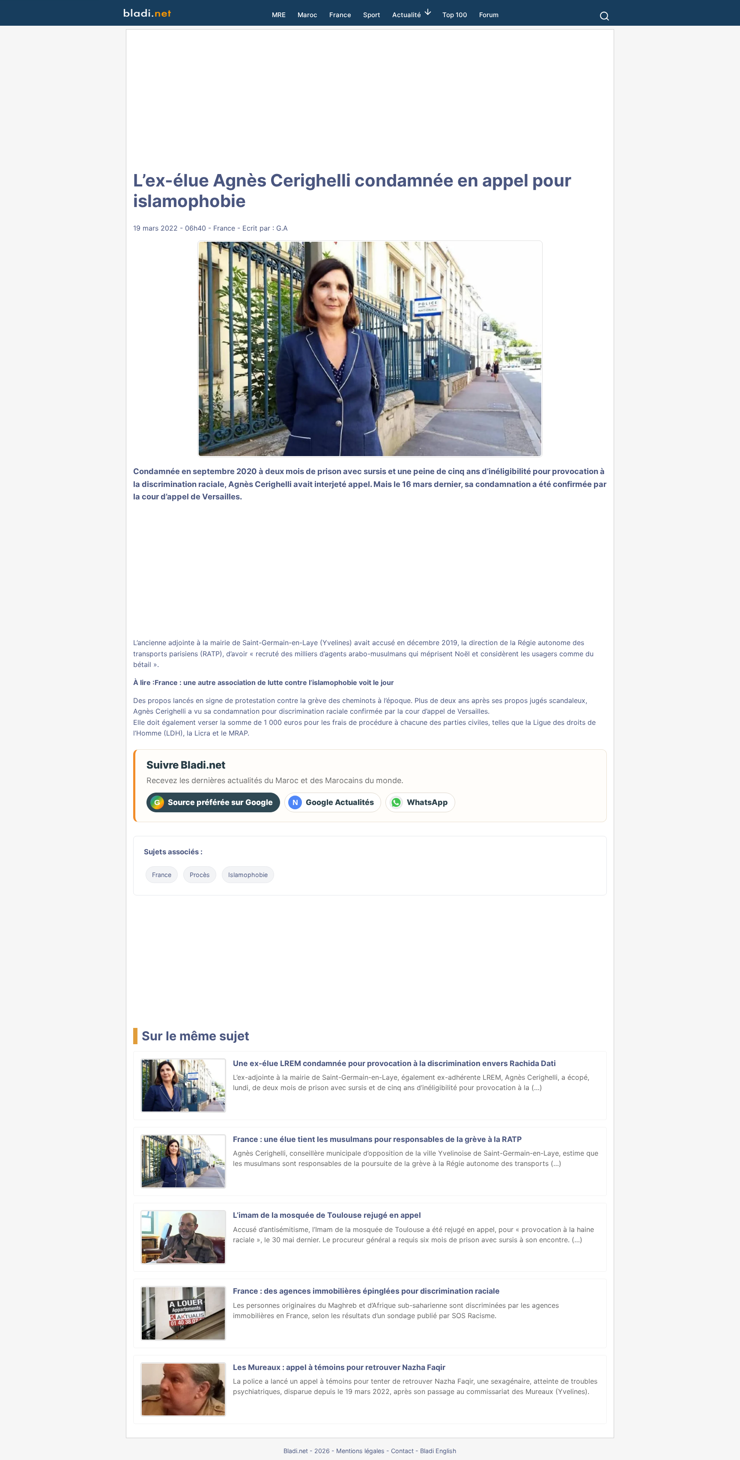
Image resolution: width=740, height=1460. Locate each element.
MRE (279, 15)
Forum (488, 15)
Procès (200, 874)
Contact (402, 1450)
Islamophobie (248, 874)
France (340, 15)
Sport (371, 15)
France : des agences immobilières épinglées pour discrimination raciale (366, 1290)
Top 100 (454, 15)
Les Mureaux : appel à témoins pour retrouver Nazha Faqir (339, 1367)
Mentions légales (360, 1450)
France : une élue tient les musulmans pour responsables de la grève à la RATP (377, 1139)
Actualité (406, 15)
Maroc (307, 15)
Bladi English (438, 1450)
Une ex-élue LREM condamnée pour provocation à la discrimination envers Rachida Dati (394, 1063)
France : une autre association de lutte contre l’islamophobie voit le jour (274, 682)
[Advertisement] (370, 99)
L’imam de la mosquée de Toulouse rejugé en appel (327, 1215)
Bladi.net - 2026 (306, 1450)
